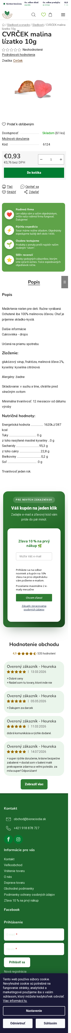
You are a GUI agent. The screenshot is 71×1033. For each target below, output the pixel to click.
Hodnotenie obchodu (34, 644)
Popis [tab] (34, 282)
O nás (8, 877)
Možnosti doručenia (15, 139)
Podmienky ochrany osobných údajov (29, 895)
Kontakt (9, 859)
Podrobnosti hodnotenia (18, 55)
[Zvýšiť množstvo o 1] (61, 159)
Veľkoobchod (13, 865)
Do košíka (34, 172)
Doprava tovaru (14, 883)
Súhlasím (50, 1023)
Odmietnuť (17, 1023)
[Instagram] (18, 839)
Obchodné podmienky (19, 888)
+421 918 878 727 (26, 828)
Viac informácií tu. (15, 1001)
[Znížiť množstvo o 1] (41, 159)
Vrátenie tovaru (14, 871)
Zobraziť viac (34, 784)
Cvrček (18, 60)
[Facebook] (8, 839)
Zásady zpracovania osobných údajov (34, 607)
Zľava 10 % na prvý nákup (21, 900)
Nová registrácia (15, 971)
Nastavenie (34, 1011)
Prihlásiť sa (17, 962)
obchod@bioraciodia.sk (30, 819)
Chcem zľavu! (34, 597)
